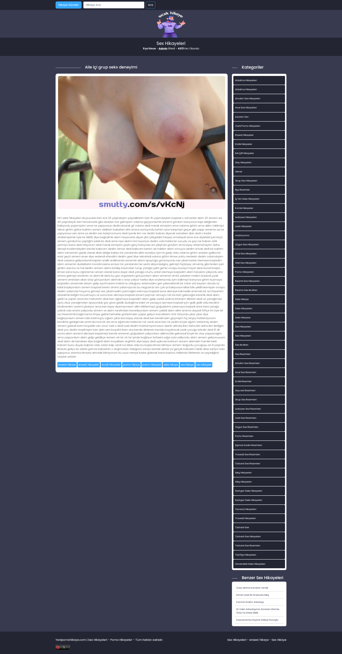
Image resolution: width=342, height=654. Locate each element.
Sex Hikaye (279, 640)
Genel (238, 171)
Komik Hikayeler (244, 208)
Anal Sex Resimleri (245, 372)
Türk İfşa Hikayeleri (245, 554)
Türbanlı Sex (242, 527)
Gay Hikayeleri (243, 162)
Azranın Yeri (241, 116)
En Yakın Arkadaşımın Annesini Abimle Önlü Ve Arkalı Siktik (257, 611)
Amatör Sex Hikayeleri (247, 98)
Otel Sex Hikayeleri (245, 262)
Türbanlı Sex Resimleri (247, 463)
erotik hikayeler (111, 364)
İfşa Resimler (242, 189)
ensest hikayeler (88, 364)
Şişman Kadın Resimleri (248, 445)
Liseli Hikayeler (243, 226)
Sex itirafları (241, 344)
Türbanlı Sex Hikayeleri (248, 536)
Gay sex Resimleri (245, 390)
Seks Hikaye (242, 299)
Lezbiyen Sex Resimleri (248, 408)
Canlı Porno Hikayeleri (247, 125)
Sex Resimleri (242, 354)
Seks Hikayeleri (243, 308)
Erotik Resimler (243, 381)
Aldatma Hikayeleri (246, 80)
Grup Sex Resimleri (246, 399)
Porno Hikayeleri (244, 271)
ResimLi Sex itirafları (246, 290)
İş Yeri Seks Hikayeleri (247, 198)
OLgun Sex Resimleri (246, 427)
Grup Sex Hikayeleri (246, 180)
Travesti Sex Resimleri (247, 454)
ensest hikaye (67, 364)
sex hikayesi (203, 364)
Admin (163, 48)
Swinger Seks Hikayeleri (248, 490)
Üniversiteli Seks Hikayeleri (250, 563)
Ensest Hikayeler (244, 135)
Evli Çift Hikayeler (244, 153)
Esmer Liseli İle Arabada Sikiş (252, 594)
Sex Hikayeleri (243, 326)
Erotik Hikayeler (243, 144)
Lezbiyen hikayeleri (246, 217)
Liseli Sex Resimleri (245, 417)
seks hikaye (171, 364)
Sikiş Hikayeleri (243, 472)
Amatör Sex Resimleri (247, 363)
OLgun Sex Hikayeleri (247, 244)
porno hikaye (131, 364)
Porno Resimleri (244, 436)
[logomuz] (171, 25)
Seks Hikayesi (242, 317)
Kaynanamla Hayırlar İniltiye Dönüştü (257, 619)
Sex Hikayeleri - (238, 640)
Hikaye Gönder (68, 5)
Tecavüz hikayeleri (245, 509)
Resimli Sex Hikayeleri (247, 281)
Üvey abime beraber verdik (252, 587)
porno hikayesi (151, 364)
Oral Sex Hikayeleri (245, 253)
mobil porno (242, 235)
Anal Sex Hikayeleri (246, 107)
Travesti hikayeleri (245, 518)
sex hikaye (187, 364)
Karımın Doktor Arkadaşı (250, 602)
